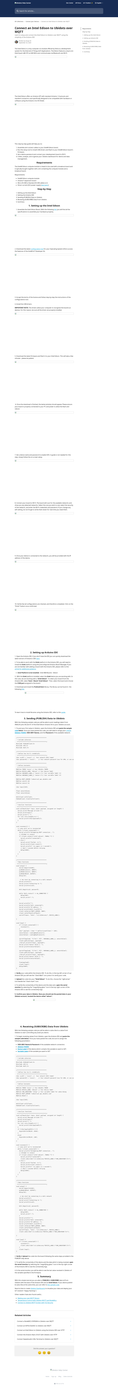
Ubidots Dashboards (38, 1288)
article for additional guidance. (25, 669)
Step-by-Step (86, 32)
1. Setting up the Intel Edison (91, 35)
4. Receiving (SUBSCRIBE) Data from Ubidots (91, 47)
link (55, 209)
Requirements (86, 29)
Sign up (53, 1376)
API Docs (78, 3)
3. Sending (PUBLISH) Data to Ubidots (91, 42)
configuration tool (37, 249)
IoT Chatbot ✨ (88, 3)
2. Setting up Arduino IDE (90, 38)
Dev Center (69, 3)
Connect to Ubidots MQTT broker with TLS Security (35, 1303)
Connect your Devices (32, 21)
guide (63, 712)
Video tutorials (67, 1376)
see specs (44, 185)
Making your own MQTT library (28, 1298)
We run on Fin (60, 1383)
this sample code (53, 1285)
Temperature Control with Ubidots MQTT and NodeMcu (37, 1300)
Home (47, 1376)
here (37, 659)
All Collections (19, 21)
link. (23, 689)
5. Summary (86, 52)
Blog (59, 1376)
